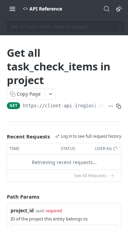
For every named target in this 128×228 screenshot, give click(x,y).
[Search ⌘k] (106, 8)
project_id (22, 210)
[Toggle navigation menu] (12, 8)
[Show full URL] (110, 106)
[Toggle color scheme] (119, 8)
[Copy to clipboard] (118, 106)
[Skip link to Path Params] (2, 197)
